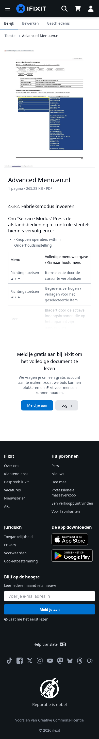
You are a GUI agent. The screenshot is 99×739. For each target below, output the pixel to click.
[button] (64, 9)
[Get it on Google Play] (72, 555)
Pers (55, 465)
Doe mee (59, 481)
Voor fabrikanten (66, 511)
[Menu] (7, 8)
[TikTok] (9, 661)
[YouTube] (50, 661)
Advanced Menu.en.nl (40, 35)
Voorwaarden (15, 553)
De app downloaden (72, 527)
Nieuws (58, 473)
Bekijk (9, 23)
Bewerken (30, 23)
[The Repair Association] (90, 661)
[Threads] (80, 661)
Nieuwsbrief (14, 498)
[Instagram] (40, 661)
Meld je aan (37, 405)
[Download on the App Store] (70, 539)
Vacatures (12, 490)
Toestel (10, 35)
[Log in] (91, 9)
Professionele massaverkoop (64, 492)
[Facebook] (19, 661)
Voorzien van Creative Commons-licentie (49, 720)
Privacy (10, 544)
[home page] (31, 8)
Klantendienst (16, 473)
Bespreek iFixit (16, 481)
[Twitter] (30, 661)
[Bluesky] (70, 660)
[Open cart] (78, 9)
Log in (66, 405)
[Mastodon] (60, 661)
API (7, 506)
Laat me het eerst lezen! (29, 619)
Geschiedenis (58, 23)
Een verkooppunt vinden (72, 503)
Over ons (11, 465)
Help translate (46, 644)
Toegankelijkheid (18, 536)
